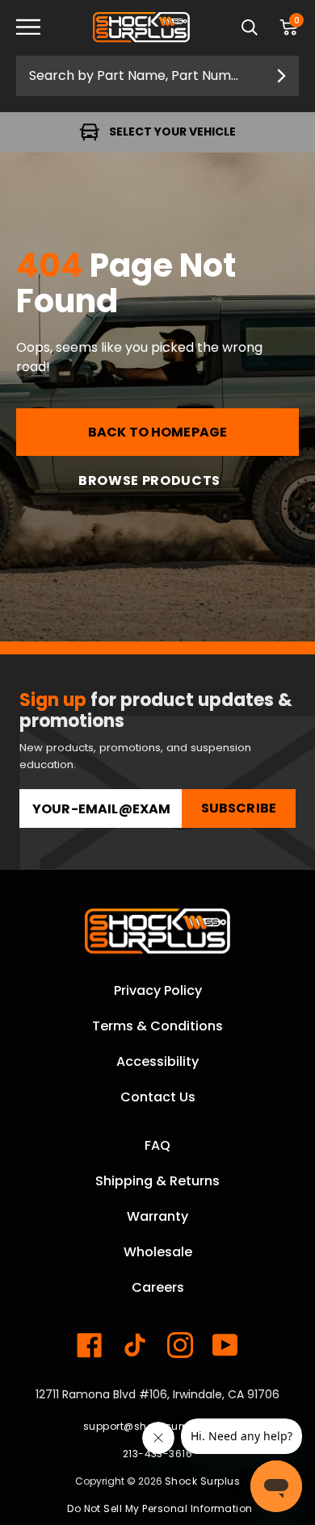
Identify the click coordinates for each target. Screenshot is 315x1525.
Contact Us (157, 1097)
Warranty (157, 1216)
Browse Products (149, 480)
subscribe (238, 808)
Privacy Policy (158, 990)
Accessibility (157, 1061)
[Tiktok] (135, 1345)
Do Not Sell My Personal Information (160, 1508)
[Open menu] (40, 28)
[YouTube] (225, 1345)
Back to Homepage (158, 432)
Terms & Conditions (157, 1026)
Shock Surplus (202, 1481)
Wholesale (158, 1252)
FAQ (157, 1145)
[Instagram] (180, 1345)
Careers (158, 1287)
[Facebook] (90, 1345)
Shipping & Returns (157, 1181)
